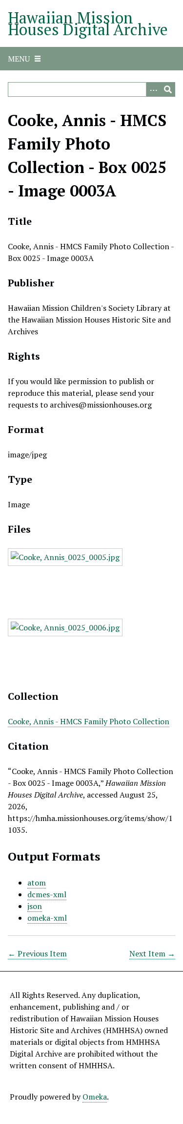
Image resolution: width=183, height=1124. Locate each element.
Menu (19, 58)
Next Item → (152, 953)
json (34, 906)
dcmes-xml (46, 894)
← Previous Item (37, 953)
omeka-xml (47, 917)
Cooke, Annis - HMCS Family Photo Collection (88, 721)
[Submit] (168, 89)
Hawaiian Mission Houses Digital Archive (88, 23)
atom (36, 882)
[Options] (153, 89)
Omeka (94, 1096)
